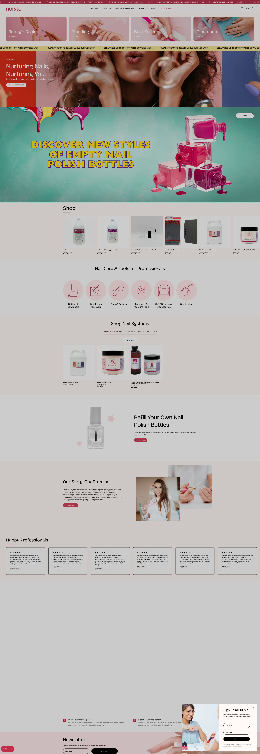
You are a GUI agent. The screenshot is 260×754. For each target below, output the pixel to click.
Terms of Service (237, 746)
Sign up (236, 739)
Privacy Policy (227, 746)
